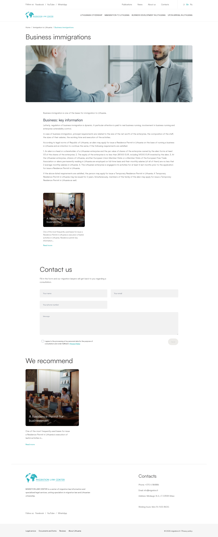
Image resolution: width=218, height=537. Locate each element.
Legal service (31, 531)
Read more (47, 245)
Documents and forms (48, 531)
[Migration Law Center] (39, 15)
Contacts (165, 4)
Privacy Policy (75, 344)
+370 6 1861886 (152, 484)
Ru (191, 4)
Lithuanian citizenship (91, 15)
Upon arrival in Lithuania (180, 15)
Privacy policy (186, 531)
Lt (184, 4)
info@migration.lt (151, 490)
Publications (127, 4)
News (139, 4)
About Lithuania (75, 531)
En (187, 4)
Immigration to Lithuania (117, 15)
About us (152, 4)
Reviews (62, 531)
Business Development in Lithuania (149, 15)
